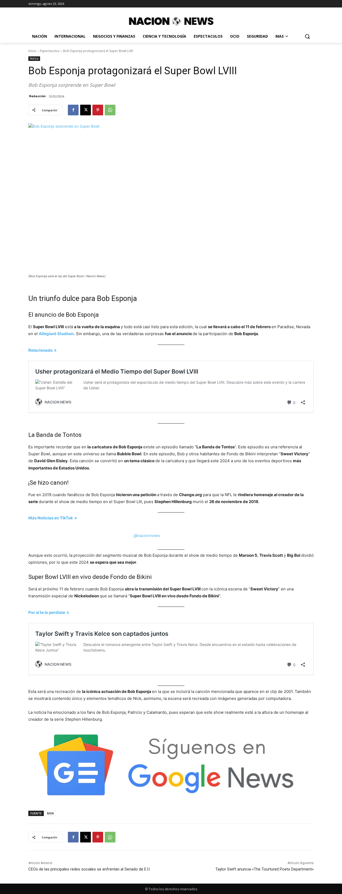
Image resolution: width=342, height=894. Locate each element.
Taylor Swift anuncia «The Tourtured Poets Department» (264, 869)
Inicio (32, 51)
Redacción (37, 96)
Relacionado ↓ (42, 350)
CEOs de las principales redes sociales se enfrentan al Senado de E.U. (89, 869)
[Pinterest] (97, 110)
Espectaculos (50, 51)
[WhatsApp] (110, 110)
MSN (50, 813)
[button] (307, 36)
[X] (85, 110)
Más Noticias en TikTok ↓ (52, 517)
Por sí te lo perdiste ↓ (49, 612)
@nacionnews (147, 535)
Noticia (34, 58)
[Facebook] (73, 110)
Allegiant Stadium (56, 333)
